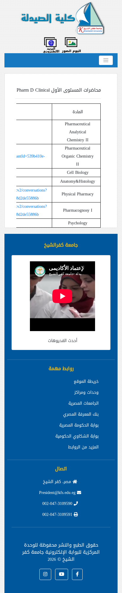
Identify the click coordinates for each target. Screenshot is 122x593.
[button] (77, 574)
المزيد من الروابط (83, 447)
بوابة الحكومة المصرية (79, 425)
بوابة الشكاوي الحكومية (77, 436)
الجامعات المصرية (83, 403)
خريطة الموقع (86, 381)
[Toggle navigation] (106, 60)
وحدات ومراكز (86, 392)
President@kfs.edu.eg (58, 493)
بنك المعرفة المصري (81, 414)
